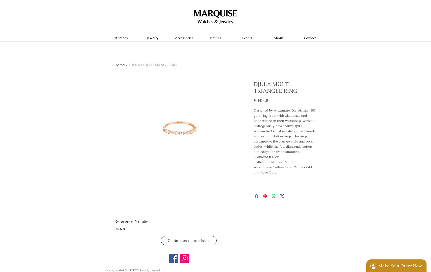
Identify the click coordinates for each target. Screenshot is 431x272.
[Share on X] (282, 196)
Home (119, 65)
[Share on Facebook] (256, 196)
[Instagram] (184, 258)
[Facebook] (173, 258)
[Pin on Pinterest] (265, 196)
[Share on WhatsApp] (273, 196)
